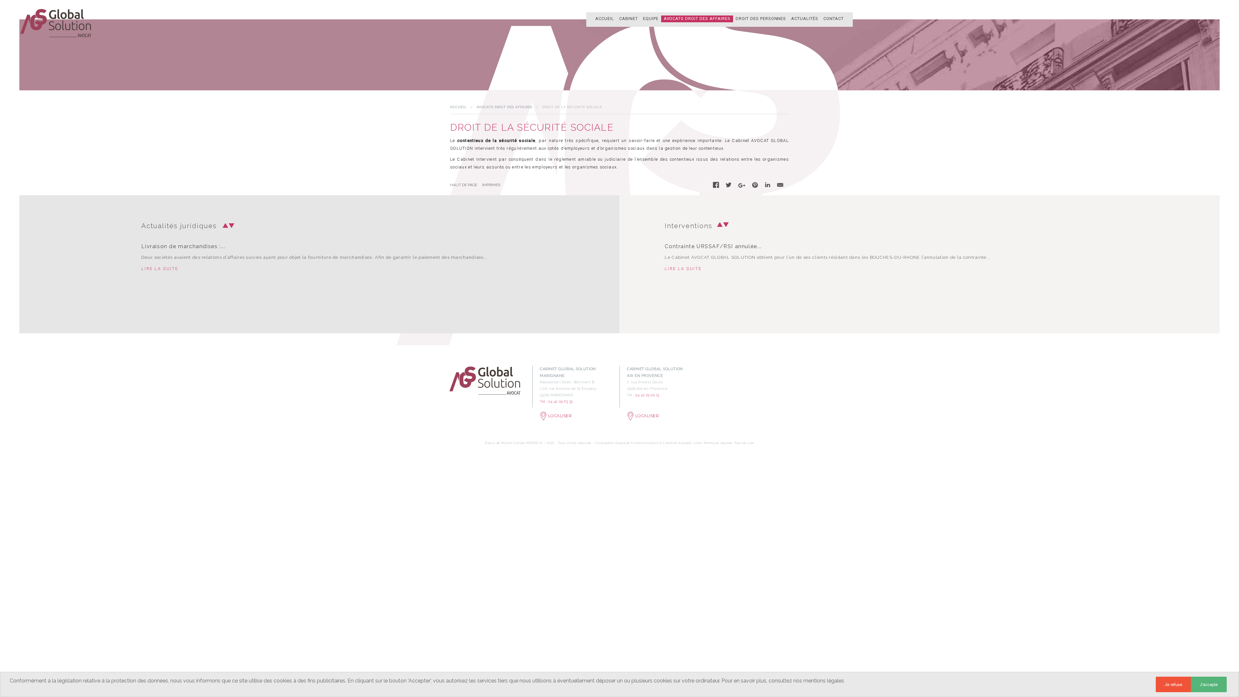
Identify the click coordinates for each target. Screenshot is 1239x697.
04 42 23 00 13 (647, 395)
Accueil (604, 18)
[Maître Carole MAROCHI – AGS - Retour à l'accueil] (56, 23)
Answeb (685, 443)
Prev (223, 225)
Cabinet (628, 18)
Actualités (804, 18)
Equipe (651, 18)
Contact (833, 18)
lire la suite (159, 268)
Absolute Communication (637, 443)
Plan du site (744, 443)
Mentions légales (718, 443)
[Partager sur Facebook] (716, 186)
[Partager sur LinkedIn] (767, 186)
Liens (697, 443)
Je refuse (1173, 684)
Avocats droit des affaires (697, 18)
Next (230, 225)
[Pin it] (755, 186)
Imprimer (491, 185)
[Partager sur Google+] (741, 187)
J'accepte (1209, 684)
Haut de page (463, 185)
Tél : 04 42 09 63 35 (556, 401)
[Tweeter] (728, 186)
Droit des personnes (761, 18)
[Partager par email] (780, 186)
